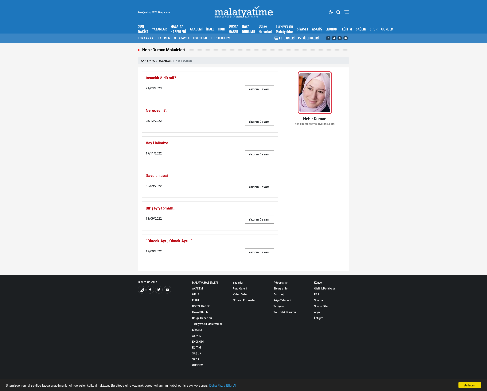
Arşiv (317, 312)
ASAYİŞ (317, 29)
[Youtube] (345, 38)
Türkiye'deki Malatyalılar (284, 28)
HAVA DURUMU (248, 28)
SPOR (374, 29)
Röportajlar (281, 282)
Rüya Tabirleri (282, 300)
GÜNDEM (387, 29)
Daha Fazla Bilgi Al (222, 385)
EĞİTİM (347, 29)
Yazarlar (238, 282)
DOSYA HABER (233, 28)
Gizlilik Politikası (324, 288)
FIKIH (221, 29)
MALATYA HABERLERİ (178, 28)
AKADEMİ (196, 29)
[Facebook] (328, 38)
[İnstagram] (142, 289)
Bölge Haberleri (265, 28)
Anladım (470, 385)
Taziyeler (279, 306)
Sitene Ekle (321, 306)
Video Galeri (240, 294)
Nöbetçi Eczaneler (244, 300)
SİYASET (302, 29)
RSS (316, 294)
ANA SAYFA (148, 60)
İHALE (210, 29)
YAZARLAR (159, 29)
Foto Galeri (240, 288)
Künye (318, 282)
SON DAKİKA (143, 28)
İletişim (318, 318)
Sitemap (319, 300)
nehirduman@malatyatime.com (315, 124)
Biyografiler (281, 288)
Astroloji (279, 294)
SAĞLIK (361, 29)
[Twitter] (334, 38)
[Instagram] (339, 38)
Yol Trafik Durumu (285, 312)
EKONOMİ (331, 29)
